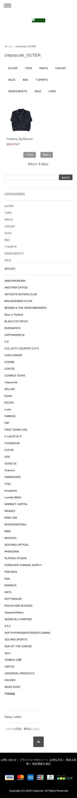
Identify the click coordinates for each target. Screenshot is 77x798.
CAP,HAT (60, 68)
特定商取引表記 (41, 763)
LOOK (52, 91)
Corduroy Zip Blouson (19, 138)
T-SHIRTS (42, 79)
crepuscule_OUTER (26, 46)
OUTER (12, 68)
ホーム (8, 46)
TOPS (28, 68)
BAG (25, 79)
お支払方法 (55, 759)
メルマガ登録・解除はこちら (23, 728)
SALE (38, 91)
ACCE (11, 79)
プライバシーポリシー (33, 759)
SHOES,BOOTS (17, 91)
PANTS (43, 68)
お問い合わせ (8, 759)
